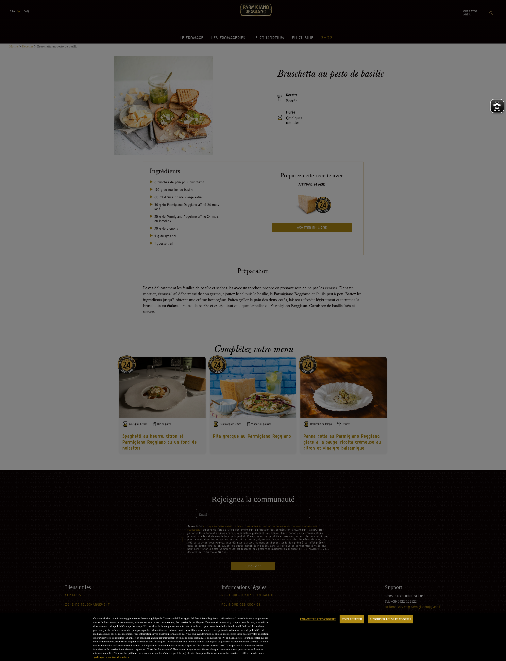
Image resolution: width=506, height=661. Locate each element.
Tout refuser (352, 619)
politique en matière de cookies (111, 656)
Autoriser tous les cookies (390, 619)
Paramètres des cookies (318, 619)
